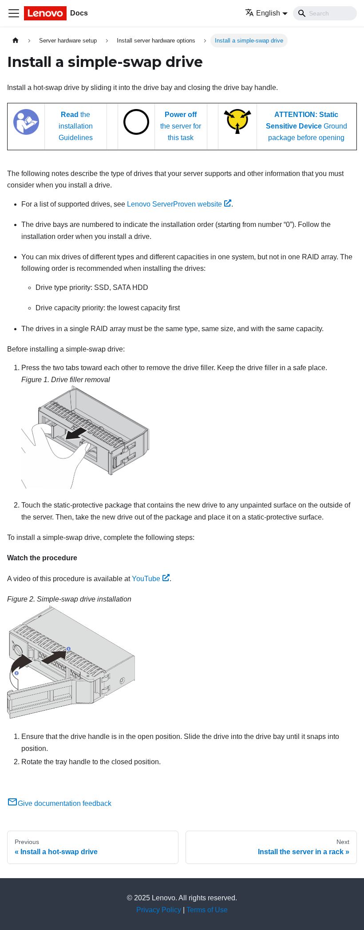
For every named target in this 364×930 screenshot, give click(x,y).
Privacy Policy (158, 910)
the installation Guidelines (76, 126)
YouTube (146, 578)
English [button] (268, 13)
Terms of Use (207, 910)
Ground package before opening (306, 126)
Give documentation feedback (64, 803)
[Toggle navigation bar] (13, 13)
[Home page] (15, 40)
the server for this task (180, 126)
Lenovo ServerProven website (174, 204)
